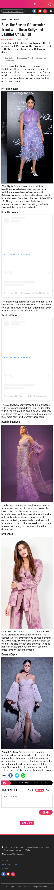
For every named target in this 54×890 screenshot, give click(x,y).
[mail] (50, 11)
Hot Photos (14, 19)
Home (3, 19)
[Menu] (42, 4)
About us (5, 860)
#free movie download (13, 11)
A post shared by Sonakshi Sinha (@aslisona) (24, 396)
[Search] (49, 4)
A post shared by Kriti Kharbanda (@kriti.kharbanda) (26, 293)
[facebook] (34, 11)
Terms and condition (10, 864)
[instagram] (45, 11)
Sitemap (4, 868)
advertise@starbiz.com (14, 854)
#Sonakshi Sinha (41, 782)
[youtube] (40, 11)
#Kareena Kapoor (23, 782)
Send (46, 812)
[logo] (8, 4)
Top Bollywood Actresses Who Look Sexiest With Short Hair (26, 59)
